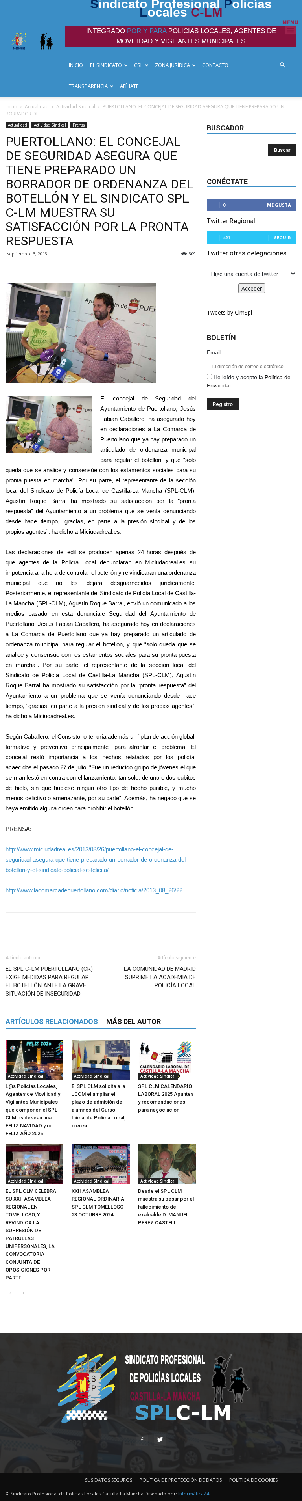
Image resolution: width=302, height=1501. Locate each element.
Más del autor (133, 1021)
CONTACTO (215, 65)
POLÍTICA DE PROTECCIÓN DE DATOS (181, 1480)
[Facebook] (142, 1440)
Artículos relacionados (52, 1021)
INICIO (76, 65)
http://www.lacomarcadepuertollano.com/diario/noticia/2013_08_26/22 (94, 890)
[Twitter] (160, 1440)
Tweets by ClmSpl (229, 312)
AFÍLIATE (129, 85)
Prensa (79, 125)
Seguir (282, 237)
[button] (284, 65)
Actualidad (37, 106)
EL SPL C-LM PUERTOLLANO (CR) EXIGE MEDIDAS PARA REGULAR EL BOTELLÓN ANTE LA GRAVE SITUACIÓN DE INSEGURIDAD (49, 981)
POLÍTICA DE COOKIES (253, 1480)
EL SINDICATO (106, 65)
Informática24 (193, 1493)
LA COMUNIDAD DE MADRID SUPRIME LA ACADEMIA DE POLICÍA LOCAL (160, 977)
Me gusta (279, 205)
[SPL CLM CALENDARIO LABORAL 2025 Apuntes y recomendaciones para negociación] (167, 1060)
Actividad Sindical (75, 106)
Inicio (11, 106)
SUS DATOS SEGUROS (108, 1480)
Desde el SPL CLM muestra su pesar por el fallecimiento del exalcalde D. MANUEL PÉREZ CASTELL (166, 1206)
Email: (214, 352)
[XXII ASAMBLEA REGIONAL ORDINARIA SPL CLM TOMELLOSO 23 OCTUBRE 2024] (100, 1164)
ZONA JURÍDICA (172, 65)
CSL (138, 65)
